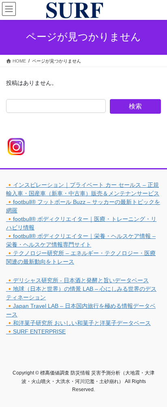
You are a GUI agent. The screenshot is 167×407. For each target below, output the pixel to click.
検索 (135, 106)
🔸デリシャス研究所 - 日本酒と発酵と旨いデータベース (77, 280)
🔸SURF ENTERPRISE (36, 331)
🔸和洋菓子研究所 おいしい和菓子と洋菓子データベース (78, 323)
